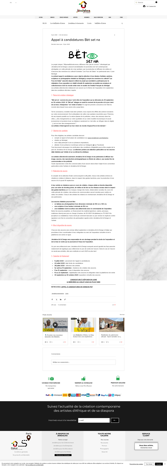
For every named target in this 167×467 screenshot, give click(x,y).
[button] (121, 444)
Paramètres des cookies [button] (136, 464)
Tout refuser (149, 464)
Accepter (158, 464)
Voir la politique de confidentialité (34, 465)
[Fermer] (165, 464)
